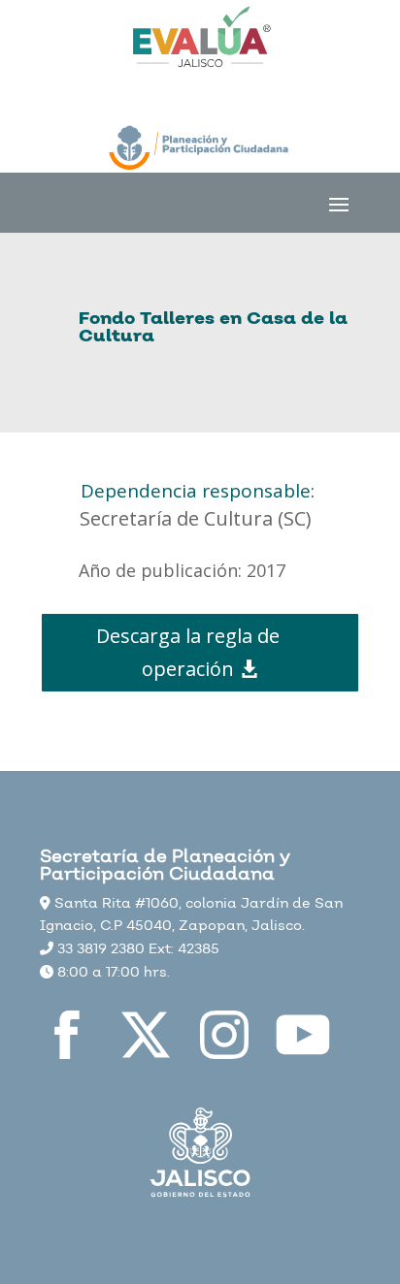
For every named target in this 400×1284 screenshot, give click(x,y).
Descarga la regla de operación (188, 652)
